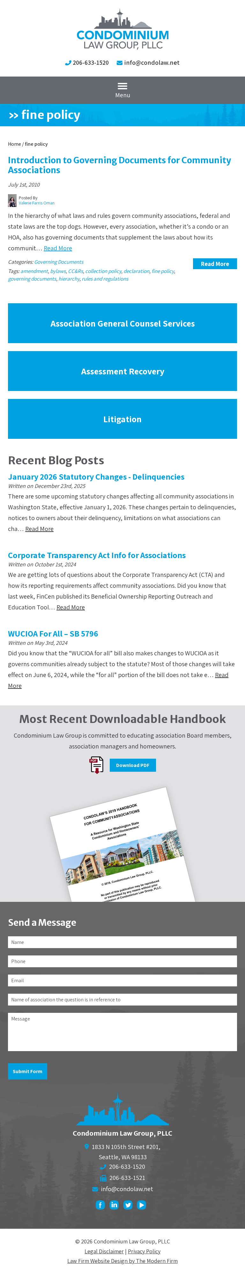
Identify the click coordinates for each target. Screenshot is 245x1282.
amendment (34, 271)
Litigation (122, 419)
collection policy (103, 271)
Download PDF (132, 765)
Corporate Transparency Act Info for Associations (97, 554)
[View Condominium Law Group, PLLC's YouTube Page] (143, 1206)
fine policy (163, 271)
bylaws (58, 271)
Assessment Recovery (122, 371)
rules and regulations (105, 278)
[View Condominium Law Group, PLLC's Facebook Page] (102, 1206)
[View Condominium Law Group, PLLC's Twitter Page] (129, 1206)
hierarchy (68, 278)
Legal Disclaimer (104, 1251)
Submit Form (27, 1071)
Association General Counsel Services (122, 323)
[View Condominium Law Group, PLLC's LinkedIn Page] (115, 1206)
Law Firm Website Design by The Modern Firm (122, 1260)
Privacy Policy (144, 1251)
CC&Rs (75, 271)
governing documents (32, 278)
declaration (136, 271)
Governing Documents (58, 261)
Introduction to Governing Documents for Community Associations (119, 165)
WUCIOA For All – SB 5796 (53, 633)
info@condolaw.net (152, 62)
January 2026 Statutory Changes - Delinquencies (96, 476)
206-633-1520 (91, 62)
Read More (58, 248)
